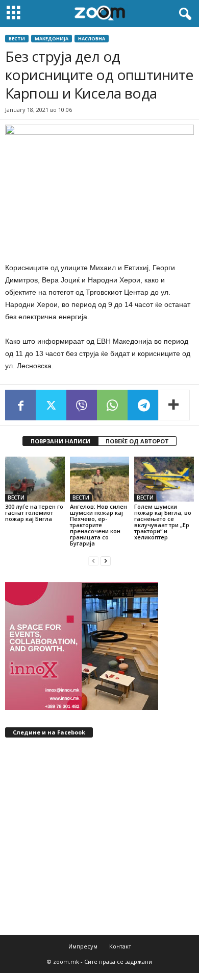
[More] (174, 405)
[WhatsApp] (112, 405)
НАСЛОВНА (91, 38)
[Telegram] (143, 405)
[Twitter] (51, 405)
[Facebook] (20, 405)
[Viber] (81, 405)
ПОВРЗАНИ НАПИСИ (60, 441)
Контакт (120, 946)
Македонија (51, 38)
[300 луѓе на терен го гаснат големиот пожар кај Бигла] (35, 479)
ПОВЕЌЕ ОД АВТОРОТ (137, 441)
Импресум (82, 946)
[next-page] (106, 560)
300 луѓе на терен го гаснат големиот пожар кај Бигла (34, 513)
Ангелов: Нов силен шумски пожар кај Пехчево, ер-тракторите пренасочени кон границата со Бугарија (98, 525)
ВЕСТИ (17, 38)
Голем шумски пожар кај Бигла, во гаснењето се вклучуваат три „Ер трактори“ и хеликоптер (162, 522)
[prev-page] (93, 560)
